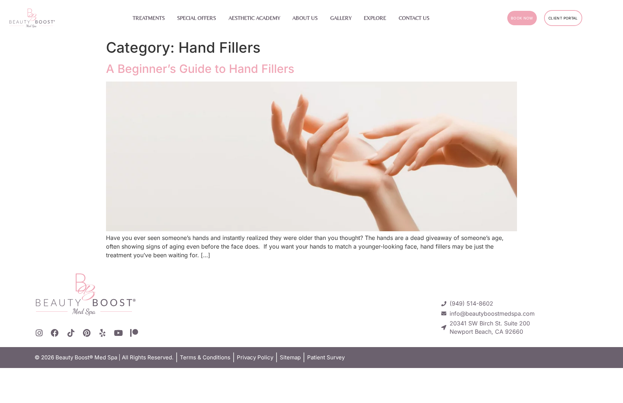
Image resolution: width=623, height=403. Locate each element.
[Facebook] (55, 333)
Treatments (149, 18)
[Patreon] (134, 333)
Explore (375, 18)
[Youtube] (118, 333)
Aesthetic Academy (254, 18)
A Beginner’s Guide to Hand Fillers (200, 69)
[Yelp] (102, 333)
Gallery (341, 18)
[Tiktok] (71, 333)
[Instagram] (39, 333)
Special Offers (196, 18)
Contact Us (414, 18)
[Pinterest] (86, 333)
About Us (305, 18)
